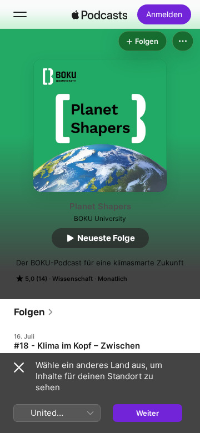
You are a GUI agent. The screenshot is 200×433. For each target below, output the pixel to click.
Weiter (147, 413)
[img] (99, 14)
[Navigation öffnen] (20, 14)
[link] (34, 312)
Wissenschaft (72, 279)
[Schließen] (19, 367)
